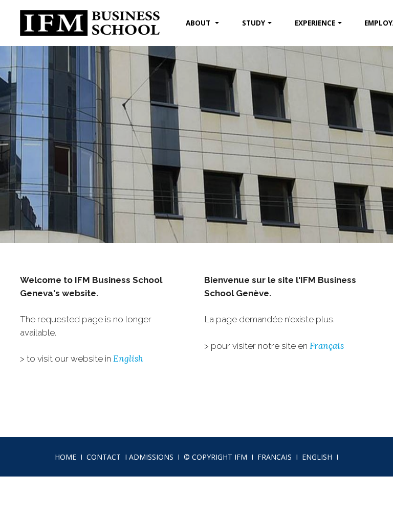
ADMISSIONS (151, 457)
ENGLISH (317, 457)
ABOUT (199, 23)
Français (327, 345)
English (128, 358)
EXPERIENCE (315, 23)
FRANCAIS (274, 457)
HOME (65, 457)
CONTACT (103, 457)
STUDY (253, 23)
